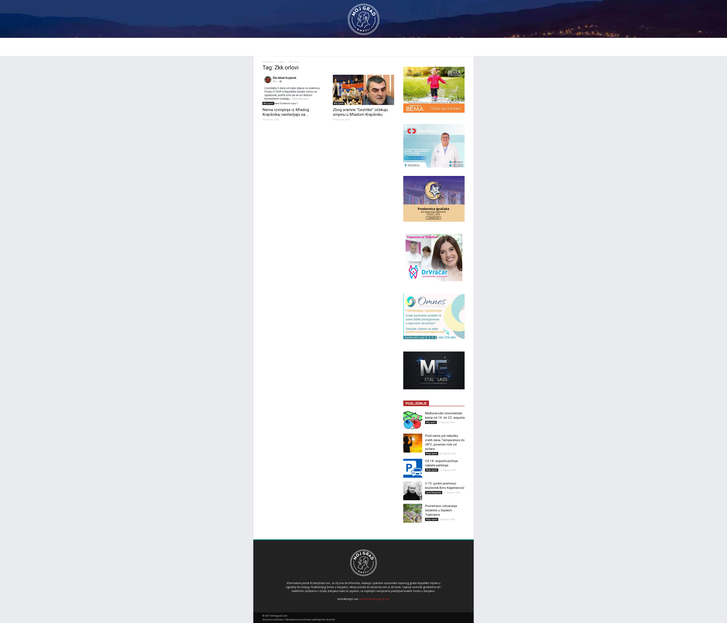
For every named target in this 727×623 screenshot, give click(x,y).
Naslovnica (268, 61)
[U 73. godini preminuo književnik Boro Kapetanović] (412, 490)
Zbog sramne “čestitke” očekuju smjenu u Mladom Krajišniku (360, 112)
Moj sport (268, 103)
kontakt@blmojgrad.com (375, 599)
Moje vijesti (431, 453)
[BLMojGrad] (363, 17)
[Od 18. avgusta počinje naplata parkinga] (412, 468)
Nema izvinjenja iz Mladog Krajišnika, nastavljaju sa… (285, 112)
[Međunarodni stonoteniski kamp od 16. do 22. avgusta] (412, 420)
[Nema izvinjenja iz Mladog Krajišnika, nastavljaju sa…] (293, 90)
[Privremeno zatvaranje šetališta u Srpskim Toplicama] (412, 513)
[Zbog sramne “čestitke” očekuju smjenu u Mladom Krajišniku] (363, 90)
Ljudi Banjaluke (433, 492)
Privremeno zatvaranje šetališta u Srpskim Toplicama (441, 510)
